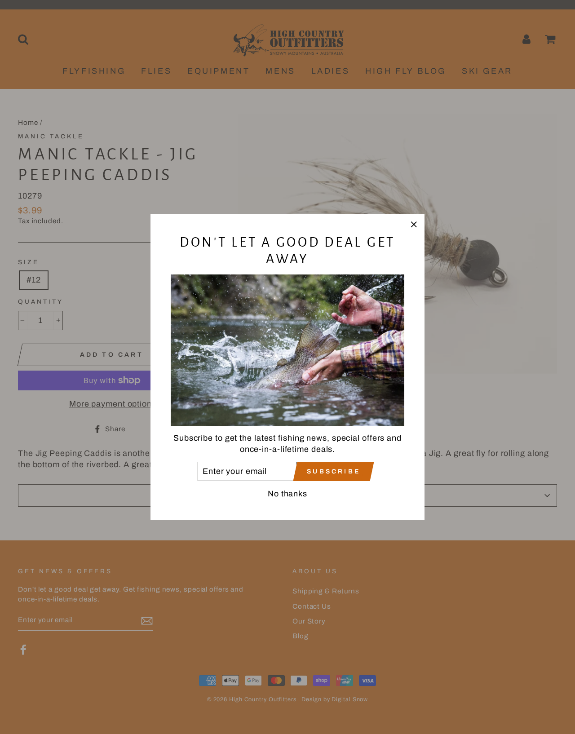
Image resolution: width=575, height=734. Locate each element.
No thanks (287, 493)
